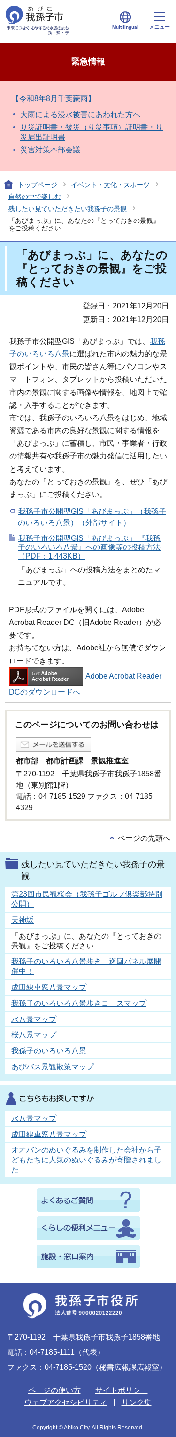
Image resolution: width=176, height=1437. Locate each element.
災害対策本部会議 (50, 150)
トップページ (37, 185)
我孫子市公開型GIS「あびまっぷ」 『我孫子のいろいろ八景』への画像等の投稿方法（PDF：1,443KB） (89, 547)
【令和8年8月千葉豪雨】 (53, 99)
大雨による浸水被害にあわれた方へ (80, 114)
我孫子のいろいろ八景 (48, 1051)
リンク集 (137, 1402)
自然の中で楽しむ (34, 196)
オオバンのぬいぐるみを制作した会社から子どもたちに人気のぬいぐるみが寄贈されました (86, 1160)
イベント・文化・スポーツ (110, 185)
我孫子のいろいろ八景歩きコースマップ (78, 1003)
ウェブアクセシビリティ (65, 1402)
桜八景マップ (33, 1035)
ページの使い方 (54, 1390)
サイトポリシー (121, 1390)
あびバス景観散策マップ (52, 1067)
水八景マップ (33, 1019)
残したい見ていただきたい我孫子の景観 (67, 209)
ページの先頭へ (144, 838)
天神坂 (22, 920)
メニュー (159, 27)
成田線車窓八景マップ (48, 987)
